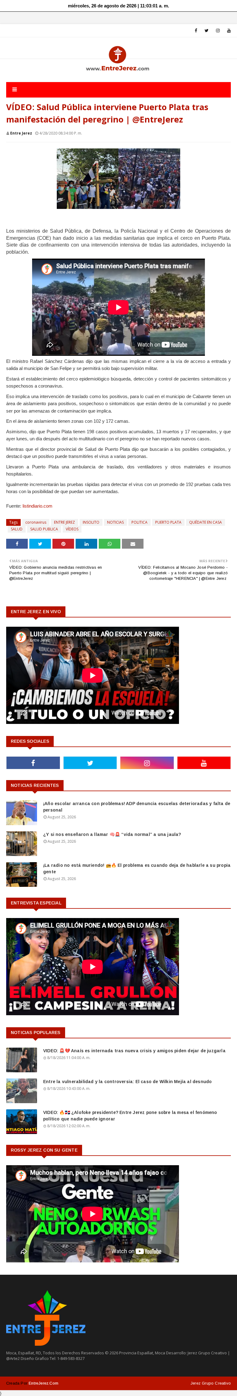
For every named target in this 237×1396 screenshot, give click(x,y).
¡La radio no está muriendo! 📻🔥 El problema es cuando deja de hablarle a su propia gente (137, 868)
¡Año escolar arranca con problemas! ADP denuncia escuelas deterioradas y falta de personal (136, 806)
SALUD (17, 529)
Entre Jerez (21, 133)
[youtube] (228, 30)
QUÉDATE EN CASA (205, 522)
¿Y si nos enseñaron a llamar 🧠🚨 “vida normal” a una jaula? (112, 834)
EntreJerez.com (43, 1383)
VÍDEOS (72, 529)
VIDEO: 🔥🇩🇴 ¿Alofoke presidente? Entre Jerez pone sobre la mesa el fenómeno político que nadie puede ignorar (130, 1115)
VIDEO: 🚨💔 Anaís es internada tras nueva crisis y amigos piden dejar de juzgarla (134, 1050)
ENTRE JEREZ (64, 522)
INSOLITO (91, 522)
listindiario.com (37, 506)
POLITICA (139, 522)
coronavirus (35, 522)
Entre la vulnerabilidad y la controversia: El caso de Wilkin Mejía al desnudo (127, 1081)
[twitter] (206, 30)
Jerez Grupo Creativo (210, 1383)
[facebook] (196, 30)
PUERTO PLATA (168, 522)
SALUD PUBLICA (44, 529)
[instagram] (218, 30)
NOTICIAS (115, 522)
